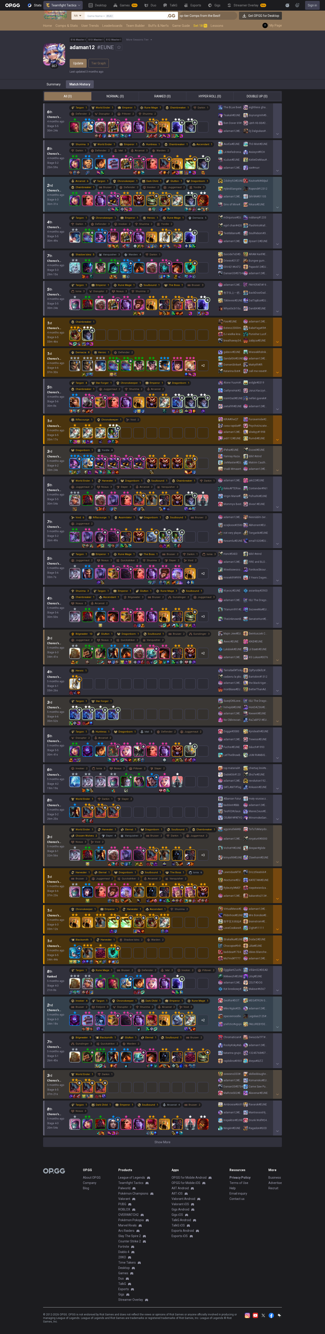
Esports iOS (180, 1236)
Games (123, 1273)
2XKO (122, 1257)
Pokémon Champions (133, 1193)
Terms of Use (238, 1183)
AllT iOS (177, 1193)
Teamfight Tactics (63, 5)
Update (78, 63)
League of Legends (131, 1177)
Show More (162, 1142)
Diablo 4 (123, 1252)
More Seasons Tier (137, 39)
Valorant (124, 1199)
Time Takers (127, 1262)
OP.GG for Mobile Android (189, 1177)
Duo (121, 1278)
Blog (86, 1188)
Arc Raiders (126, 1230)
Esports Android (183, 1230)
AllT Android (180, 1188)
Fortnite (123, 1246)
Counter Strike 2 (129, 1241)
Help (232, 1188)
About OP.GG (92, 1177)
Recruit (273, 1188)
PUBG (122, 1204)
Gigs (121, 1294)
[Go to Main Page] (12, 5)
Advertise (275, 1183)
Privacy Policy (239, 1177)
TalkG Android (181, 1220)
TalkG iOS (178, 1225)
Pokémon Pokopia (131, 1220)
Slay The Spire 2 (129, 1236)
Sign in (312, 5)
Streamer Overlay (130, 1299)
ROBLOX (124, 1209)
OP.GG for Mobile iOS (186, 1183)
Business (274, 1177)
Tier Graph (98, 63)
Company (89, 1183)
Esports (123, 1289)
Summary (54, 84)
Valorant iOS (180, 1204)
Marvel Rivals (127, 1225)
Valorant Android (183, 1199)
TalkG (122, 1284)
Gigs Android (180, 1209)
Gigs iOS (177, 1214)
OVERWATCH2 (128, 1214)
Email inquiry (238, 1193)
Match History (79, 84)
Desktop (124, 1268)
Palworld (124, 1188)
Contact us (237, 1199)
